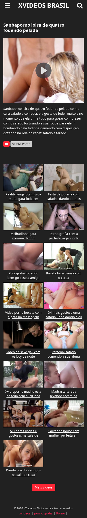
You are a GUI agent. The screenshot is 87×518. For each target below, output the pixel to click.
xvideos (25, 513)
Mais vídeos (43, 487)
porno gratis (43, 513)
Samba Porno (21, 144)
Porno (60, 513)
